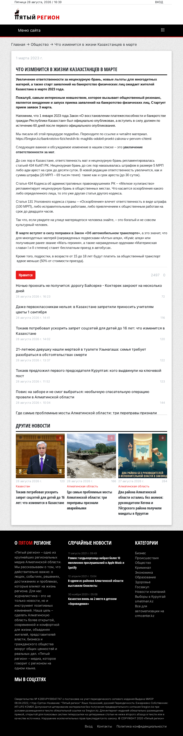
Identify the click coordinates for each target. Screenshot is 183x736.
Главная (18, 44)
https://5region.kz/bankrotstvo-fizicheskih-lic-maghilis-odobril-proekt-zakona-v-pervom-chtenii (83, 139)
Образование (145, 577)
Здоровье (142, 582)
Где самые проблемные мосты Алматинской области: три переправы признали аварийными (89, 500)
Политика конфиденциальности (141, 726)
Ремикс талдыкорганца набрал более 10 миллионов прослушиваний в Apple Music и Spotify (96, 563)
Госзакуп (142, 587)
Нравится (26, 275)
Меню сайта (29, 30)
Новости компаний (150, 591)
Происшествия (147, 558)
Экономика (144, 572)
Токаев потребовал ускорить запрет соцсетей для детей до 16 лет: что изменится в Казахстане (40, 497)
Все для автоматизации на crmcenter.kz (149, 611)
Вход (159, 2)
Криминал (143, 567)
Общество (40, 44)
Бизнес (140, 553)
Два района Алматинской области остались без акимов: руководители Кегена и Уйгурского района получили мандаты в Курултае (140, 503)
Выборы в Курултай (150, 596)
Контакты (104, 726)
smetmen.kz (144, 601)
